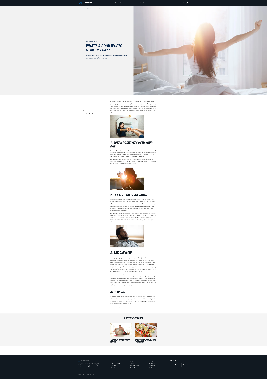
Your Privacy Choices (154, 370)
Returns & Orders (134, 365)
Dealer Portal (114, 367)
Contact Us (133, 367)
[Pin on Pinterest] (86, 113)
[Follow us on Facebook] (172, 365)
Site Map (151, 367)
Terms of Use (152, 363)
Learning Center (87, 8)
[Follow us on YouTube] (183, 365)
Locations (127, 2)
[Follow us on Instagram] (179, 365)
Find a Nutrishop (115, 361)
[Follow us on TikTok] (187, 365)
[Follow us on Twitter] (176, 365)
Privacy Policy (152, 361)
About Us (113, 365)
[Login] (183, 2)
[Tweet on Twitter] (89, 113)
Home (82, 8)
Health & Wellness (91, 41)
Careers (132, 363)
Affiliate (113, 370)
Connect (139, 2)
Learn (133, 2)
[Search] (180, 2)
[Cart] (186, 2)
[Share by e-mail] (92, 113)
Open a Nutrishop (147, 2)
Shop (116, 2)
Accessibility (152, 365)
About (121, 2)
